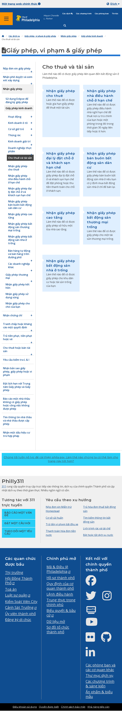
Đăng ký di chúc (18, 619)
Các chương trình (84, 14)
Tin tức (115, 14)
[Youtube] (94, 624)
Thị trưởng (14, 572)
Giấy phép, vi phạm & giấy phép (40, 36)
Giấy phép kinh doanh (92, 36)
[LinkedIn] (93, 654)
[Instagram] (109, 598)
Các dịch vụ (67, 14)
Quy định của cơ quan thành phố (60, 586)
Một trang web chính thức (20, 3)
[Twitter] (93, 598)
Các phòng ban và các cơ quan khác (100, 667)
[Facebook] (93, 583)
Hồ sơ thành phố (61, 577)
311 (4, 486)
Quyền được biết (49, 706)
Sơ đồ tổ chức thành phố (58, 629)
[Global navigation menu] (6, 18)
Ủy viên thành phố (20, 613)
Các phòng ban (102, 14)
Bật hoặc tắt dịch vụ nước (98, 535)
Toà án (11, 589)
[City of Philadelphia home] (29, 18)
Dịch (114, 3)
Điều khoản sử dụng (25, 706)
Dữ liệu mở (56, 621)
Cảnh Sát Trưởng (19, 607)
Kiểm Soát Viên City (21, 601)
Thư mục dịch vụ (99, 675)
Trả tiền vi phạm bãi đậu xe (62, 524)
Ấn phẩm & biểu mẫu (99, 694)
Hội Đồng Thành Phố (18, 580)
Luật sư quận (16, 595)
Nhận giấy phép (69, 36)
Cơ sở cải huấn (54, 518)
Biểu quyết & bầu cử (61, 613)
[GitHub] (108, 639)
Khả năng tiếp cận (98, 706)
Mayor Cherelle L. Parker (51, 17)
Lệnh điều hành (60, 594)
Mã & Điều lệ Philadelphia (57, 569)
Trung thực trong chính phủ (61, 602)
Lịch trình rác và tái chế (96, 528)
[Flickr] (93, 639)
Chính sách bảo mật (73, 706)
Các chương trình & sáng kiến (100, 683)
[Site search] (65, 26)
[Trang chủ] (3, 36)
